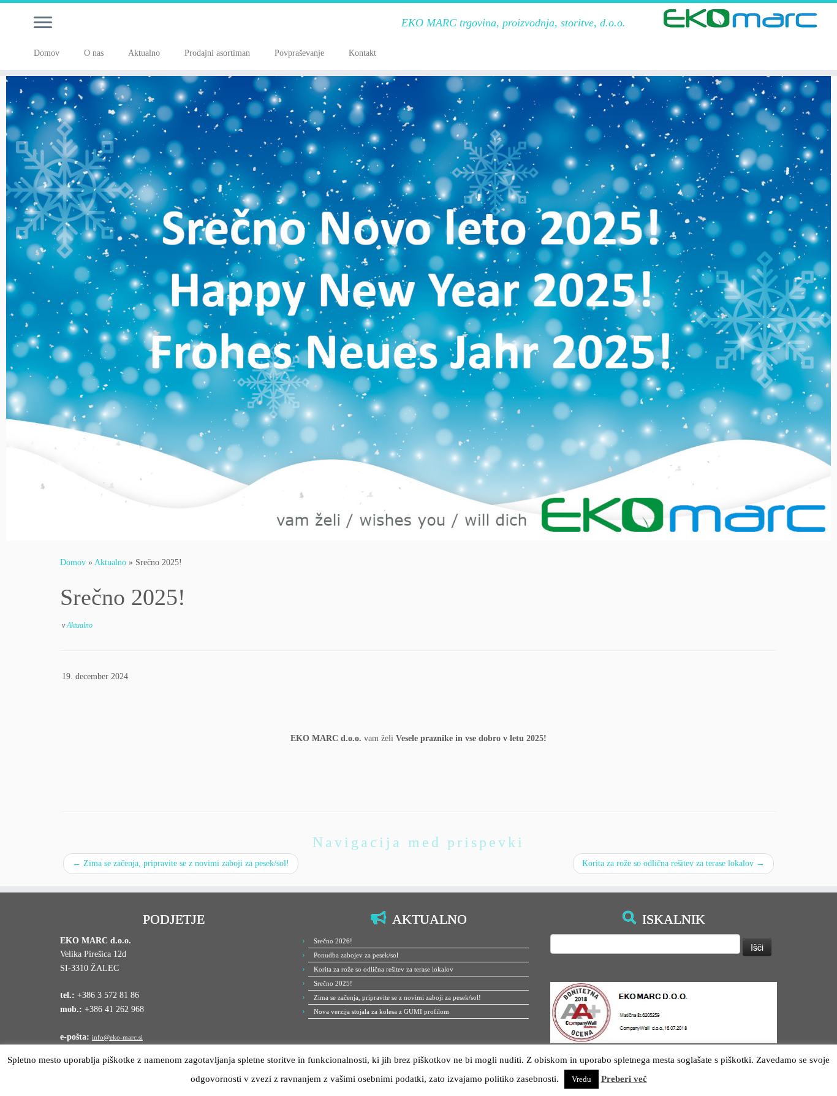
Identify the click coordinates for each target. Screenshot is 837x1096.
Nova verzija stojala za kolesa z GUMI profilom (381, 1011)
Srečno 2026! (333, 941)
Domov (46, 53)
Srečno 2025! (333, 983)
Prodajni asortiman (217, 53)
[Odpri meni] (43, 23)
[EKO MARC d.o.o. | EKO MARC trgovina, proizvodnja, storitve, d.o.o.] (740, 18)
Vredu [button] (581, 1079)
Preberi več (624, 1079)
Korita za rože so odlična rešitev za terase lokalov (673, 863)
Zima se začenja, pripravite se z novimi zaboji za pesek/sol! (180, 863)
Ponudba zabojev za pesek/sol (356, 955)
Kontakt (362, 53)
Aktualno (144, 53)
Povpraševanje (299, 53)
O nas (94, 53)
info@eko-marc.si (117, 1037)
